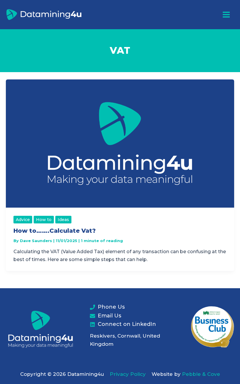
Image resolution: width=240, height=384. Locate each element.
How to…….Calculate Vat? (54, 230)
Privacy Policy (128, 374)
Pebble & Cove (201, 374)
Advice (23, 219)
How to (44, 219)
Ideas (63, 219)
